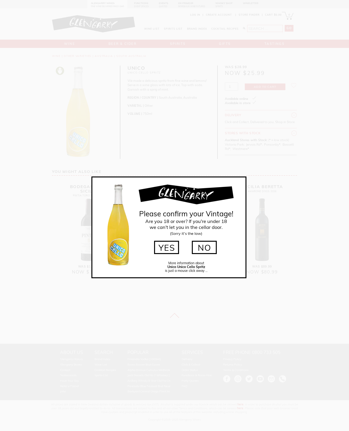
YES (167, 247)
